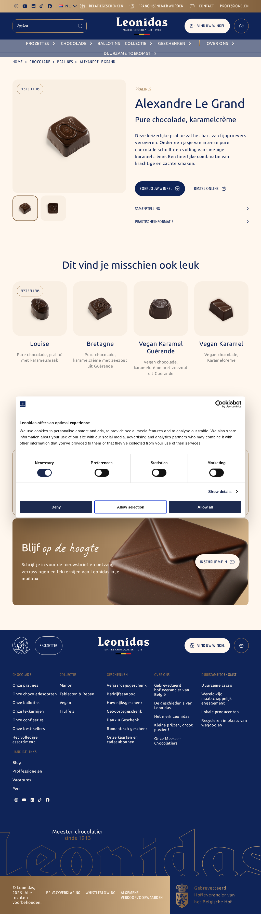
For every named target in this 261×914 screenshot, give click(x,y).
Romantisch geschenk (127, 728)
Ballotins (109, 43)
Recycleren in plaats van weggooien (224, 722)
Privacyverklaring (63, 892)
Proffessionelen (27, 771)
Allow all (205, 507)
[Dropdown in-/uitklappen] (75, 6)
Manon (66, 685)
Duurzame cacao (216, 685)
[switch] (102, 473)
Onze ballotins (26, 702)
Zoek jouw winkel (156, 188)
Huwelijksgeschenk (125, 702)
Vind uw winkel (211, 25)
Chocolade (40, 61)
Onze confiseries (28, 720)
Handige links (24, 752)
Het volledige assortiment (25, 739)
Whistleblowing (101, 892)
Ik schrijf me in (213, 561)
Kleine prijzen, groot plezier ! (173, 727)
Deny (56, 507)
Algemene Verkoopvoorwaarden (142, 895)
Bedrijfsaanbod (121, 694)
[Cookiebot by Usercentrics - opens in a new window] (219, 404)
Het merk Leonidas (172, 716)
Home (17, 61)
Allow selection (130, 507)
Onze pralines (25, 685)
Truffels (67, 711)
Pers (16, 788)
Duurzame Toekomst (219, 674)
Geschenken (117, 674)
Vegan (65, 702)
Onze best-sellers (28, 728)
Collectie (68, 674)
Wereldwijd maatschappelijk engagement (216, 699)
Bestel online (206, 188)
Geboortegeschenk (124, 711)
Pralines (65, 61)
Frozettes (49, 645)
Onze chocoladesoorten (34, 694)
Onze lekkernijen (28, 711)
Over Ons (162, 674)
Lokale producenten (220, 712)
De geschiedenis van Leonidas (173, 705)
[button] (25, 208)
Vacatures (21, 780)
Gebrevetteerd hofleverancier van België (171, 690)
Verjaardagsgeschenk (127, 685)
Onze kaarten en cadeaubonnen (122, 739)
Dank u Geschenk (123, 720)
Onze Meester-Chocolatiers (168, 741)
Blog (16, 762)
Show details (219, 491)
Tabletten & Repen (77, 694)
